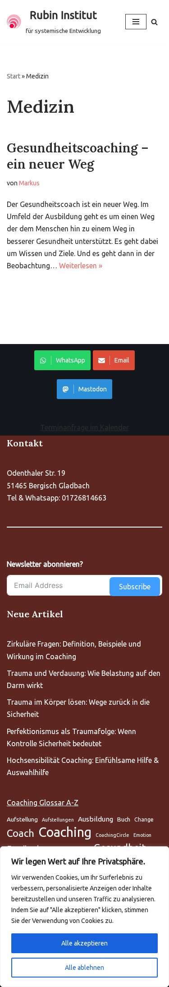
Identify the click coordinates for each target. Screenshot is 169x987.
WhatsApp (70, 360)
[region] (84, 916)
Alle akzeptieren (84, 943)
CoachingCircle (112, 835)
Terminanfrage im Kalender (84, 427)
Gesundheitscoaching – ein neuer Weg (78, 156)
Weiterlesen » (80, 266)
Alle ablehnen (84, 967)
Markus (29, 183)
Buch (123, 819)
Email (121, 360)
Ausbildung (95, 819)
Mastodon (92, 389)
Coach (20, 833)
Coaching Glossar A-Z (42, 803)
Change (144, 819)
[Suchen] (154, 21)
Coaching (64, 832)
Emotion (142, 835)
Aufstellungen (58, 819)
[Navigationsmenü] (135, 21)
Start (13, 76)
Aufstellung (22, 819)
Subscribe (135, 587)
